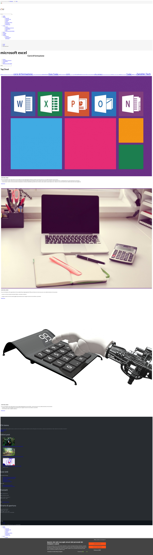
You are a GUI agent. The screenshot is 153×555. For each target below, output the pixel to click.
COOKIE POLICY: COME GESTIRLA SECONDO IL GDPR (12, 466)
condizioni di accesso (11, 74)
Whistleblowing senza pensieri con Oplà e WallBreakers (13, 446)
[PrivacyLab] (84, 551)
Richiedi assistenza (5, 501)
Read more (3, 183)
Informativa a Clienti (6, 480)
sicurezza (115, 74)
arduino (2, 74)
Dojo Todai (54, 74)
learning (71, 74)
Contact (4, 35)
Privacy (6, 21)
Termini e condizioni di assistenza (9, 478)
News (4, 32)
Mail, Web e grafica (8, 22)
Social (118, 74)
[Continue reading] (9, 445)
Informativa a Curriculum (7, 481)
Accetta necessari (97, 547)
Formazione (7, 23)
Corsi (4, 25)
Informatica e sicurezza (9, 27)
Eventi (6, 30)
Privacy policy (5, 479)
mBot (73, 74)
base (7, 74)
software (120, 74)
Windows (11, 1)
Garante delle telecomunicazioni (9, 486)
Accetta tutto (97, 543)
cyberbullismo (45, 74)
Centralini (7, 20)
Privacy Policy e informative (8, 38)
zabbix (135, 74)
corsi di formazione (23, 74)
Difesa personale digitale (9, 31)
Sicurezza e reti (8, 19)
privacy (100, 74)
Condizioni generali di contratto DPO (9, 477)
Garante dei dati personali (7, 485)
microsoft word (91, 74)
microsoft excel (78, 74)
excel (60, 74)
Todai (129, 74)
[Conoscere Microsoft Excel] (76, 402)
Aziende (5, 74)
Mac (16, 1)
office (96, 74)
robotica (112, 74)
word (133, 74)
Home (4, 16)
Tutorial (4, 33)
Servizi (4, 17)
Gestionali (7, 18)
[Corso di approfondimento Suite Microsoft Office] (76, 175)
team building (124, 74)
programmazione (108, 74)
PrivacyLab (104, 74)
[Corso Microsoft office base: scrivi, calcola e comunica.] (76, 288)
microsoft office (85, 74)
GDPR (68, 74)
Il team (4, 34)
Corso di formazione (37, 74)
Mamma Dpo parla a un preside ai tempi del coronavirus (13, 456)
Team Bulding (7, 28)
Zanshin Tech (7, 24)
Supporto (7, 36)
